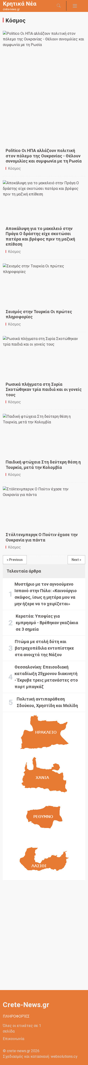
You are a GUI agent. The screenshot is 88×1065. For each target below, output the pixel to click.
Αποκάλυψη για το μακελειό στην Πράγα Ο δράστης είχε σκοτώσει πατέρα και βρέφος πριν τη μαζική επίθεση (40, 236)
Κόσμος (14, 168)
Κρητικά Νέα (19, 3)
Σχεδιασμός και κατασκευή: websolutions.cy (40, 1056)
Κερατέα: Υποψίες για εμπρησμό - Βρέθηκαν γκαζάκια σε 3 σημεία (47, 623)
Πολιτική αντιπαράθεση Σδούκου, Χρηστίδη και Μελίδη (47, 702)
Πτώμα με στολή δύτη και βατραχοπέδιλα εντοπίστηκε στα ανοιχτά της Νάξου (44, 648)
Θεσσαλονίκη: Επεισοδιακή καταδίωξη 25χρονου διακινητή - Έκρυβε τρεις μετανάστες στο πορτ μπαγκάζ (46, 677)
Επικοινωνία (13, 1039)
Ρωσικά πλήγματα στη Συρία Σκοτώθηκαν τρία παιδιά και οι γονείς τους (44, 389)
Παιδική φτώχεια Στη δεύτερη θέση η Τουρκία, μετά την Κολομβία (43, 465)
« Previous (15, 560)
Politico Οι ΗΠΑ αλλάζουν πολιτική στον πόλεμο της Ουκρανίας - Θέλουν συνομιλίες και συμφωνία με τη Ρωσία (44, 155)
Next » (76, 560)
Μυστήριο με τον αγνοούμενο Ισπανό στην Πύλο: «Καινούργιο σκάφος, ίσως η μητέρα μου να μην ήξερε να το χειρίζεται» (46, 594)
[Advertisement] (45, 111)
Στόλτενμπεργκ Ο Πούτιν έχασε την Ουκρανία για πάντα (42, 537)
